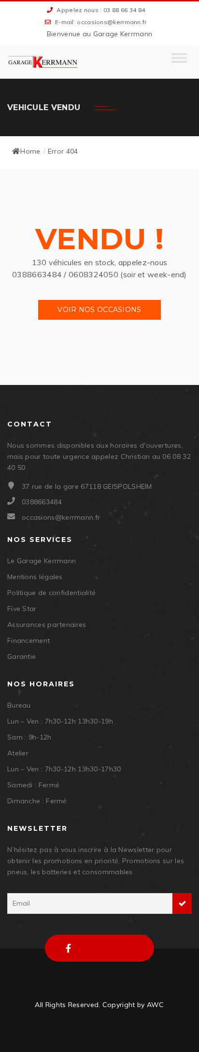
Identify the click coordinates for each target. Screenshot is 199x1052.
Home (30, 151)
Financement (28, 640)
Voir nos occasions (99, 309)
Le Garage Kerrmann (41, 560)
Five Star (22, 608)
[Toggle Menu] (179, 62)
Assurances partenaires (46, 624)
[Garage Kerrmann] (43, 62)
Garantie (21, 656)
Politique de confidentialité (51, 592)
